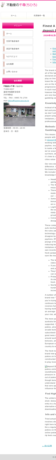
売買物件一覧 (39, 16)
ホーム (14, 16)
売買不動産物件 (12, 41)
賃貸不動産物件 (12, 49)
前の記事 (47, 446)
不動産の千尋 (20, 3)
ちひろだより (12, 56)
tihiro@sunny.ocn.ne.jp (18, 101)
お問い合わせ (12, 72)
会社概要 (10, 64)
